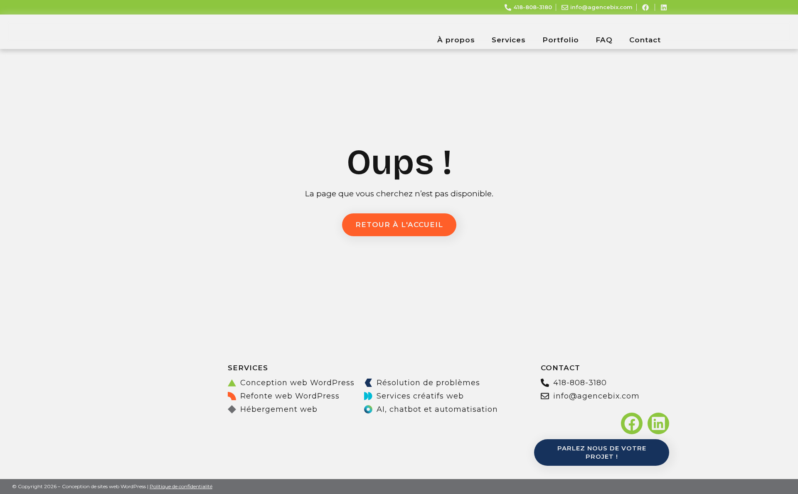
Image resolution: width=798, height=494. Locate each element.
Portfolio (560, 40)
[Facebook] (632, 423)
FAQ (604, 40)
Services (509, 40)
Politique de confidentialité (181, 486)
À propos (456, 40)
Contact (645, 40)
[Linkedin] (658, 423)
